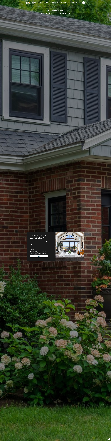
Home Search (48, 2)
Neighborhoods (55, 2)
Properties (42, 2)
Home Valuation (63, 2)
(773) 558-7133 (77, 2)
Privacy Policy (35, 254)
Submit (39, 256)
